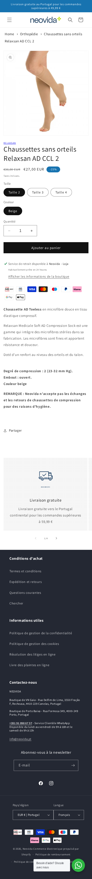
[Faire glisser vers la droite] (56, 538)
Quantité (9, 221)
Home (9, 34)
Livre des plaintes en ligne (29, 665)
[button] (9, 20)
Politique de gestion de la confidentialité (40, 633)
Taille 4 (61, 192)
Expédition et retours (25, 582)
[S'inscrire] (73, 765)
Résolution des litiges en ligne (32, 654)
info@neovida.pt (20, 739)
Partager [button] (15, 430)
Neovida (28, 848)
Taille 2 (14, 192)
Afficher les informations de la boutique (38, 276)
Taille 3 (38, 192)
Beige (12, 211)
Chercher (16, 603)
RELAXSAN (10, 142)
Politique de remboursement (53, 854)
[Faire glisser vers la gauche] (35, 538)
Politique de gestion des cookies (34, 644)
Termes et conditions (25, 571)
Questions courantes (25, 592)
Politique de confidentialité (31, 861)
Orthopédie (29, 34)
